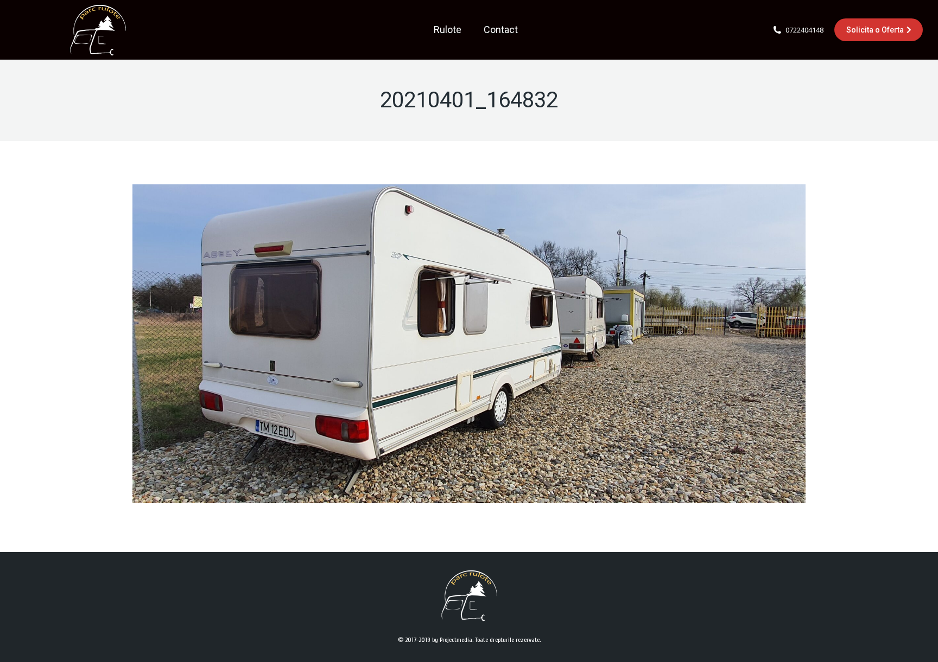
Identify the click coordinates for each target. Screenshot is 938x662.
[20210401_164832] (469, 343)
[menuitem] (447, 30)
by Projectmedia (452, 640)
